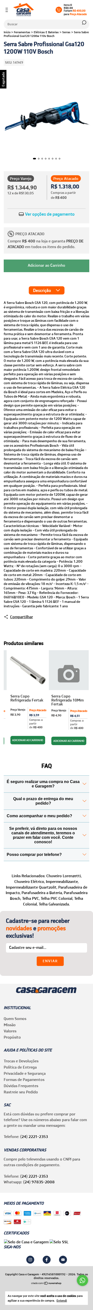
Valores (10, 1030)
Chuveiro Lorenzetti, (64, 875)
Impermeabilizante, (62, 881)
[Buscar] (83, 22)
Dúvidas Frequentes (21, 1085)
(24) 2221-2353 (34, 1136)
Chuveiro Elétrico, (29, 881)
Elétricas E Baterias (46, 32)
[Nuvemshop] (46, 1283)
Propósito (12, 1037)
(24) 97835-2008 (39, 1181)
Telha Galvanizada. (54, 904)
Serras (66, 32)
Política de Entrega (20, 1067)
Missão (10, 1024)
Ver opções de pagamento (49, 214)
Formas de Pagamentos (24, 1079)
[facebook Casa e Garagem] (47, 1260)
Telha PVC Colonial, (57, 898)
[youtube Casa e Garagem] (63, 1260)
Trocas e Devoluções (21, 1060)
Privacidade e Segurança (25, 1073)
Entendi (62, 1300)
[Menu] (7, 9)
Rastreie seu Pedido (21, 1091)
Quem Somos (15, 1018)
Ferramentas (22, 32)
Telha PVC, (31, 898)
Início (7, 32)
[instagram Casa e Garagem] (30, 1260)
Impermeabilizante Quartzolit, (31, 887)
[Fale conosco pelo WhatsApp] (82, 1280)
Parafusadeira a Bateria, (42, 892)
